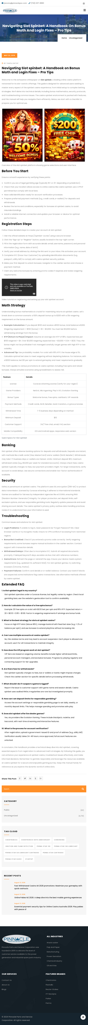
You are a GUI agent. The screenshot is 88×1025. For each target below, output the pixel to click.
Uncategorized (75, 38)
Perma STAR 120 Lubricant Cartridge (22, 853)
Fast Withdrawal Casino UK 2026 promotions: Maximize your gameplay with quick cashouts (48, 887)
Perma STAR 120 (43, 846)
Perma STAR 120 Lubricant (66, 846)
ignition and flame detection (19, 846)
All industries (55, 936)
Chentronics (11, 840)
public (7, 810)
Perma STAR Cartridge (53, 853)
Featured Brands (55, 974)
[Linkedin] (83, 1017)
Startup (29, 859)
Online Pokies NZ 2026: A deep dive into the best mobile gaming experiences (48, 897)
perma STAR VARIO (13, 859)
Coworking (59, 840)
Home (64, 38)
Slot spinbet (46, 79)
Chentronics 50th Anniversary (35, 840)
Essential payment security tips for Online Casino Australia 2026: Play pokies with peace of (48, 908)
